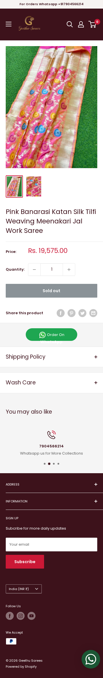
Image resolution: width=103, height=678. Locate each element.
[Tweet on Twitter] (82, 313)
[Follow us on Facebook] (10, 616)
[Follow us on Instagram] (21, 616)
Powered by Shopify (21, 666)
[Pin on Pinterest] (72, 313)
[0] (92, 24)
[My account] (81, 24)
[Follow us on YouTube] (31, 616)
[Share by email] (93, 313)
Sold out (51, 291)
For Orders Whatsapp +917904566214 (51, 4)
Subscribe (24, 562)
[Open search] (70, 24)
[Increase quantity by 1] (69, 270)
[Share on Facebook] (61, 313)
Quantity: (15, 269)
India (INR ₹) (19, 589)
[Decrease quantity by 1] (34, 270)
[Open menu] (8, 24)
